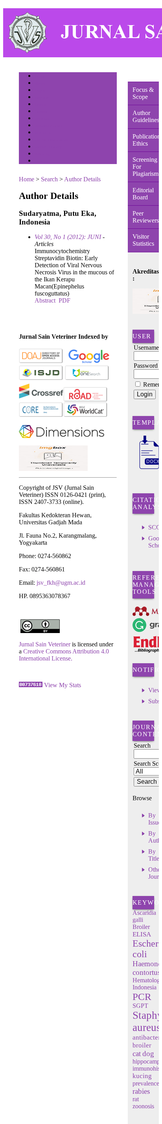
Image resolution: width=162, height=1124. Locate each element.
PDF (64, 300)
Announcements (49, 126)
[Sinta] (53, 468)
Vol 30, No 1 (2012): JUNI (68, 237)
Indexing (42, 154)
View (155, 690)
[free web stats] (30, 685)
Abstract (45, 300)
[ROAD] (85, 400)
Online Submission (52, 140)
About (40, 83)
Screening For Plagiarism (145, 166)
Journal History (48, 147)
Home (40, 76)
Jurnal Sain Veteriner (44, 644)
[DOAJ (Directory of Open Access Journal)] (41, 361)
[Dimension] (61, 443)
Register (42, 97)
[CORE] (41, 415)
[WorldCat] (85, 415)
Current (41, 111)
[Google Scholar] (88, 361)
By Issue (154, 819)
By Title (153, 855)
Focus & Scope (143, 93)
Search (40, 104)
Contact (41, 161)
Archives (42, 119)
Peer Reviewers (146, 217)
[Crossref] (41, 400)
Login (40, 90)
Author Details (82, 179)
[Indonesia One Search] (87, 378)
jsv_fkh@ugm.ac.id (61, 582)
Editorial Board (143, 194)
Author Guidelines (146, 116)
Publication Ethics (146, 140)
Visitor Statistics (143, 240)
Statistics (43, 133)
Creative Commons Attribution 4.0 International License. (64, 655)
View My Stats (62, 685)
